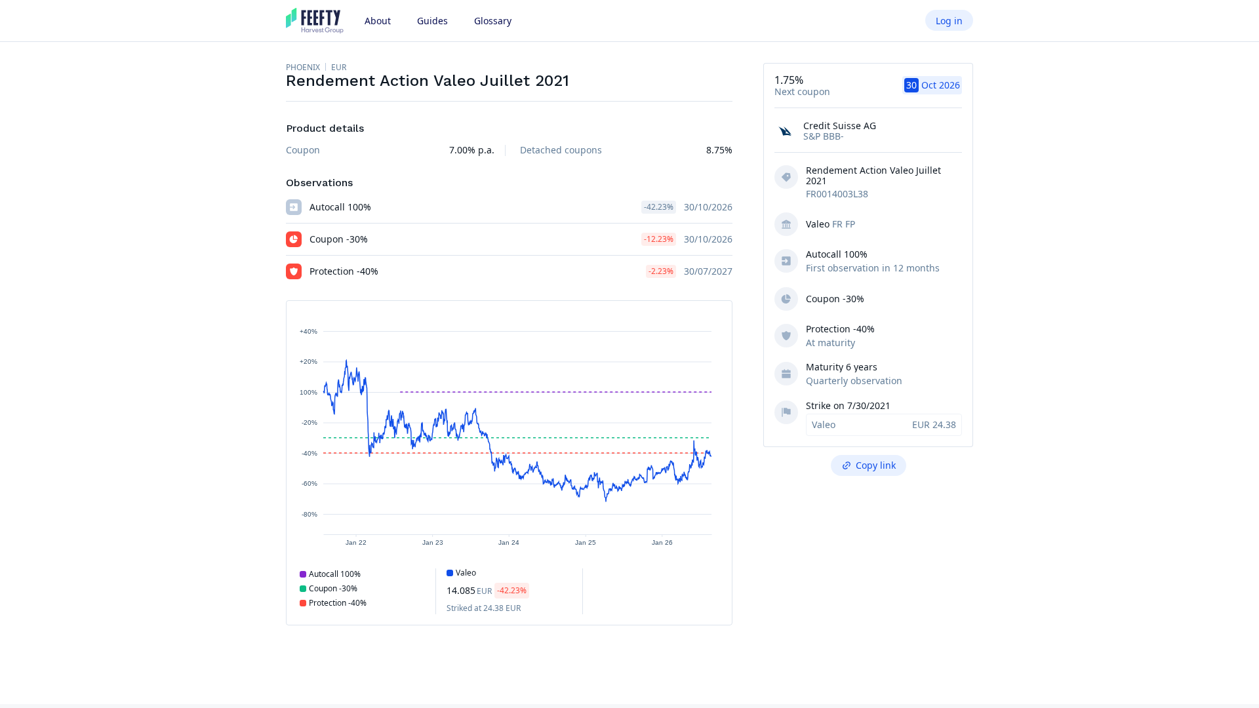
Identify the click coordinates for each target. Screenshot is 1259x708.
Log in (949, 20)
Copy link (876, 465)
